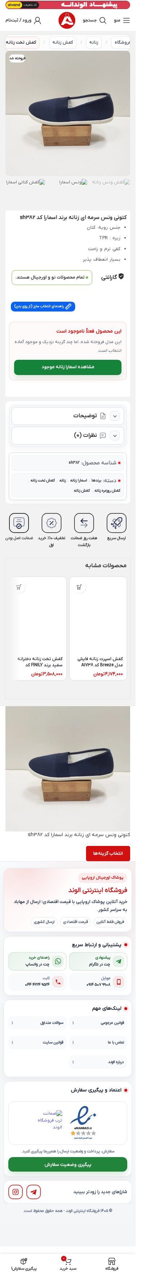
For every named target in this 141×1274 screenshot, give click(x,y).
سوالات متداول (51, 1022)
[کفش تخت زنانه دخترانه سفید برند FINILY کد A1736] (37, 615)
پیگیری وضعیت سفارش (67, 1164)
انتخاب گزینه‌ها (108, 853)
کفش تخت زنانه (21, 42)
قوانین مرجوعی (112, 1022)
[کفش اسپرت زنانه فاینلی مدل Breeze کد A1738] (98, 615)
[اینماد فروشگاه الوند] (83, 1123)
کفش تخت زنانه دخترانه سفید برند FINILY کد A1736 (40, 665)
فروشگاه (123, 42)
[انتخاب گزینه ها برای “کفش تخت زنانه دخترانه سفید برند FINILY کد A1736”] (19, 587)
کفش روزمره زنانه (107, 490)
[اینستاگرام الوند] (15, 1192)
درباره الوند (116, 1062)
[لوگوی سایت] (67, 20)
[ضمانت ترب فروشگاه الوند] (49, 1123)
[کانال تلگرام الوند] (33, 1192)
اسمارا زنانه (78, 480)
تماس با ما (116, 1042)
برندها (96, 480)
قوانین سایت (53, 1042)
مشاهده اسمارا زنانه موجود (68, 367)
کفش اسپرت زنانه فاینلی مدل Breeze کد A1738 (100, 662)
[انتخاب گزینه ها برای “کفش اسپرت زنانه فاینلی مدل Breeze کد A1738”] (79, 587)
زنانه (93, 42)
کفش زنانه (62, 42)
